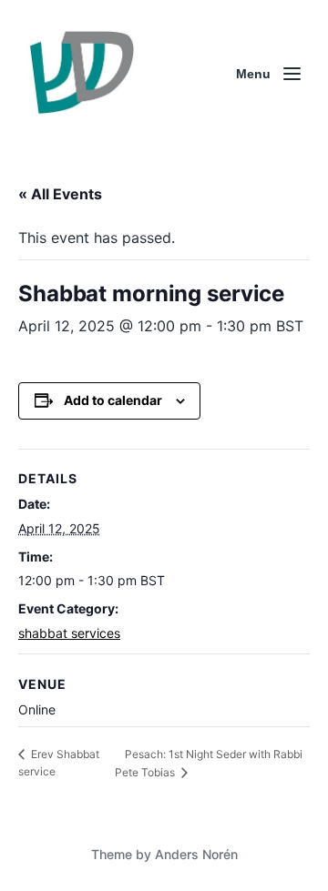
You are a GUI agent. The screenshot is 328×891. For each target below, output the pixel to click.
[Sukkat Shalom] (81, 73)
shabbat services (69, 633)
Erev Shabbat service (58, 762)
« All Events (60, 194)
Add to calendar (113, 400)
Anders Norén (196, 854)
